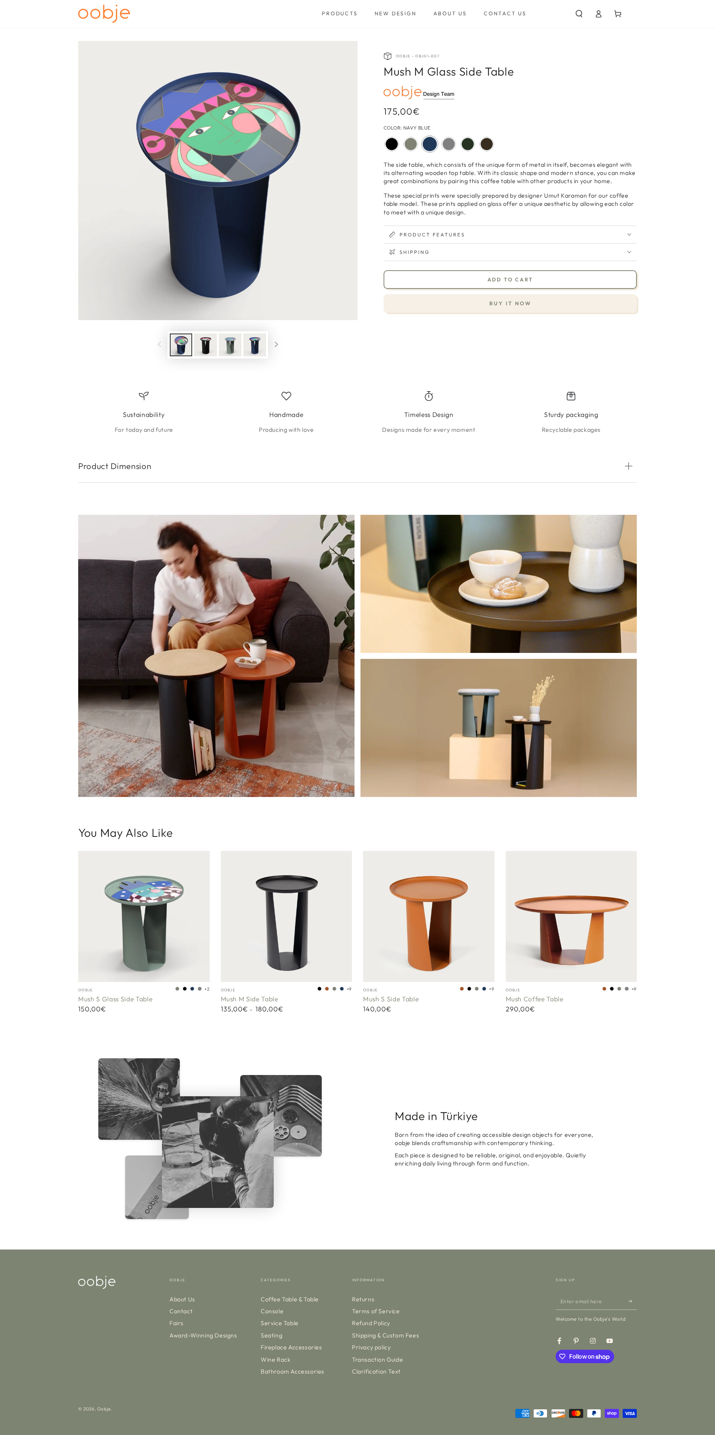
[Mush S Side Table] (429, 916)
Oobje (104, 1409)
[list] (357, 412)
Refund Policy (371, 1323)
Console (272, 1311)
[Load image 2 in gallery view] (205, 345)
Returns (363, 1299)
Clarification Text (376, 1371)
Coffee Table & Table (290, 1299)
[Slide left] (159, 345)
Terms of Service (376, 1311)
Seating (271, 1335)
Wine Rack (275, 1359)
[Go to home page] (104, 13)
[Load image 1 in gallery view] (181, 345)
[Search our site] (579, 14)
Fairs (176, 1323)
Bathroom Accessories (292, 1371)
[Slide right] (276, 345)
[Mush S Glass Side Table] (144, 916)
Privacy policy (371, 1347)
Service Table (280, 1323)
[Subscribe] (632, 1301)
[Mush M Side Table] (286, 916)
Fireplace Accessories (291, 1347)
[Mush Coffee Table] (571, 916)
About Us (182, 1299)
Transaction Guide (377, 1359)
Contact (181, 1311)
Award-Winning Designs (203, 1335)
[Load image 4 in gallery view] (230, 345)
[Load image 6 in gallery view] (255, 345)
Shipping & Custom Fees (385, 1335)
